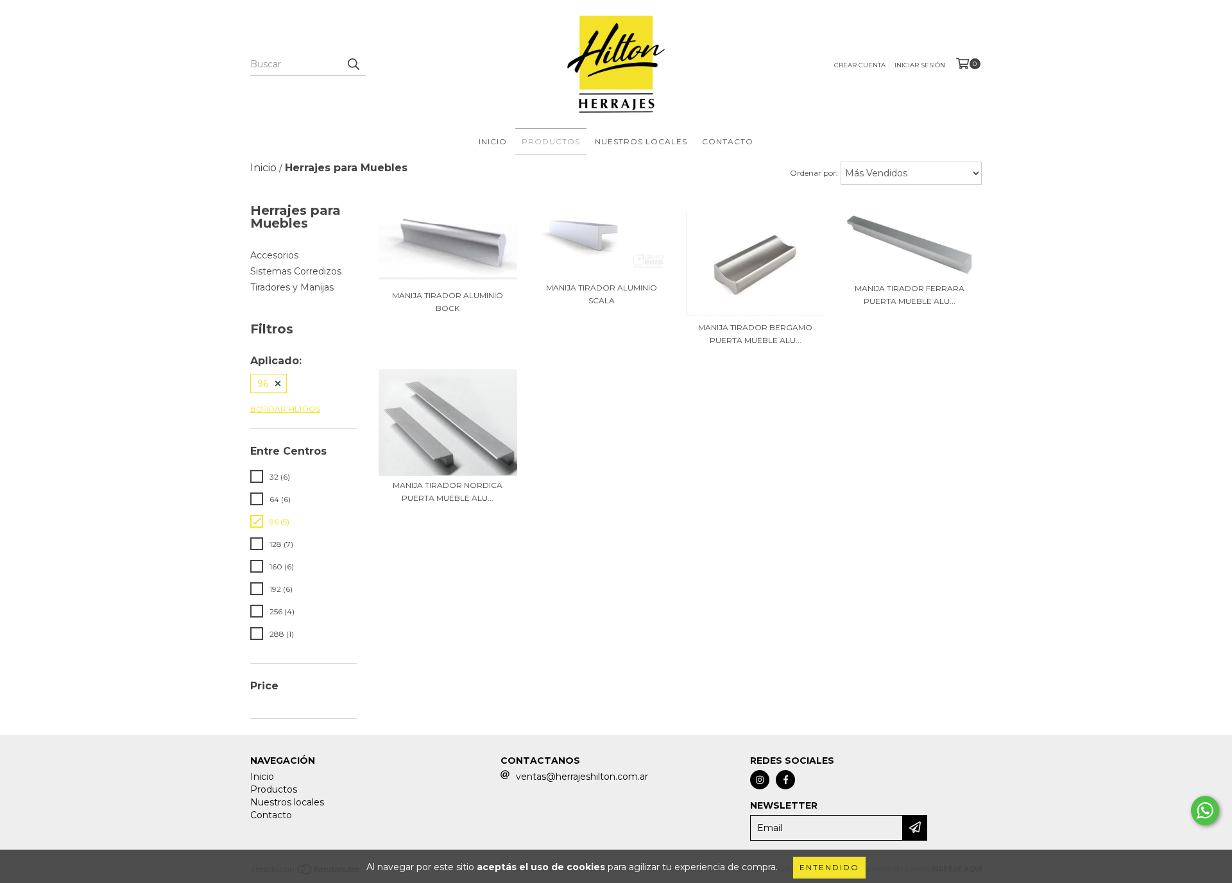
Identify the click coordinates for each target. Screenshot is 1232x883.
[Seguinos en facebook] (785, 779)
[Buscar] (353, 64)
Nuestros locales (641, 141)
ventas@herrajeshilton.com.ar (582, 776)
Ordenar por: (814, 173)
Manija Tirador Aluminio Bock (447, 301)
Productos (551, 141)
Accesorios (274, 255)
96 (262, 383)
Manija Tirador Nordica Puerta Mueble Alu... (447, 491)
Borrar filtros (285, 409)
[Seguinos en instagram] (759, 779)
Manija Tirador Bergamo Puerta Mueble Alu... (755, 334)
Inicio (493, 141)
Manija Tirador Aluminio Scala (601, 294)
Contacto (727, 141)
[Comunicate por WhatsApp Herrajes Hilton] (1205, 810)
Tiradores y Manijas (292, 287)
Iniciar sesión (919, 65)
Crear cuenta (860, 65)
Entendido (829, 867)
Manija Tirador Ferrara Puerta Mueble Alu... (909, 294)
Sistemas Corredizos (295, 271)
